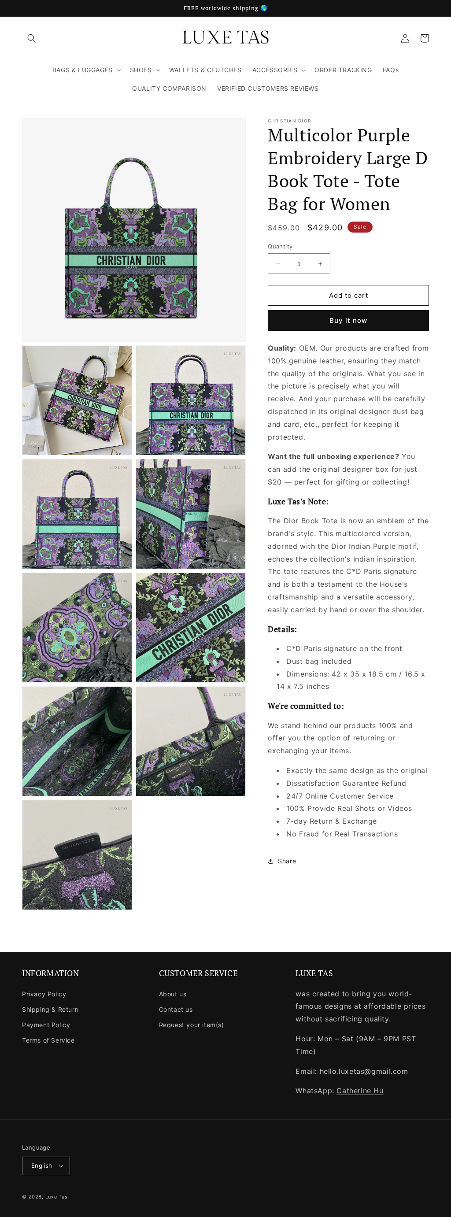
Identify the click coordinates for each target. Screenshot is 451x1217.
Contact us (176, 1009)
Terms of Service (48, 1040)
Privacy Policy (44, 994)
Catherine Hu (359, 1090)
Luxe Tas (56, 1197)
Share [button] (287, 861)
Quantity (280, 246)
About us (173, 994)
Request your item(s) (191, 1024)
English (41, 1165)
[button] (31, 38)
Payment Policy (46, 1024)
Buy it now (348, 320)
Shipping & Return (50, 1009)
